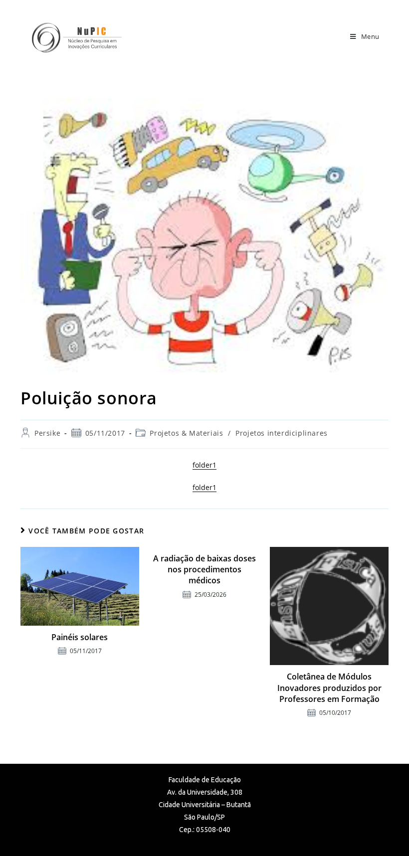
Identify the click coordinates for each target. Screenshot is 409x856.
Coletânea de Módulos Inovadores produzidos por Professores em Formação (329, 687)
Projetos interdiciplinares (281, 433)
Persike (47, 433)
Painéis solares (79, 637)
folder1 (204, 465)
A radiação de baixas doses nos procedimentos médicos (204, 569)
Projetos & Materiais (186, 433)
